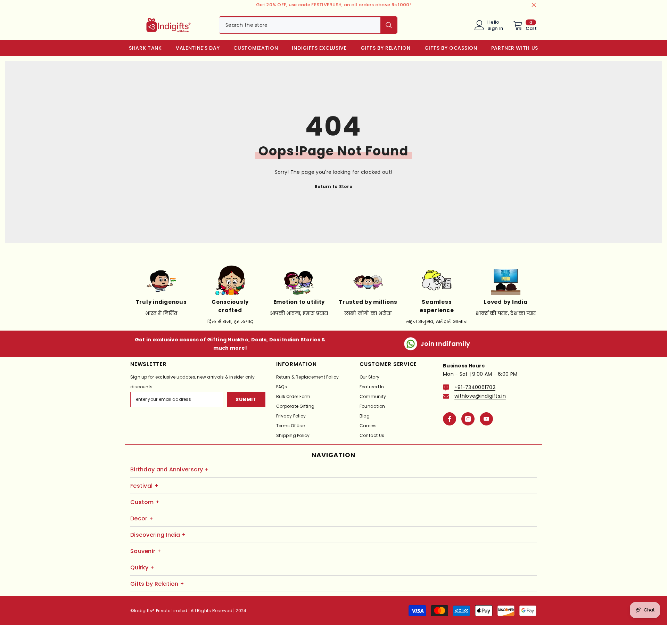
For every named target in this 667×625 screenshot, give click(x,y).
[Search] (308, 25)
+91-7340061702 (474, 387)
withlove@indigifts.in (480, 395)
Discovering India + (158, 535)
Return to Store (333, 186)
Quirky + (142, 567)
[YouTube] (486, 418)
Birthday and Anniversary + (169, 469)
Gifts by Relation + (157, 584)
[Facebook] (449, 418)
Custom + (144, 502)
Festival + (144, 486)
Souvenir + (145, 551)
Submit (246, 399)
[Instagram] (468, 418)
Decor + (141, 518)
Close (534, 5)
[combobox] (299, 25)
